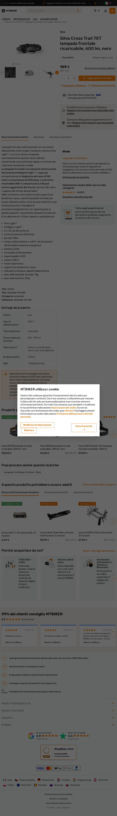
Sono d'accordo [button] (84, 428)
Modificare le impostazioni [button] (37, 425)
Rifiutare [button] (29, 430)
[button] (69, 411)
